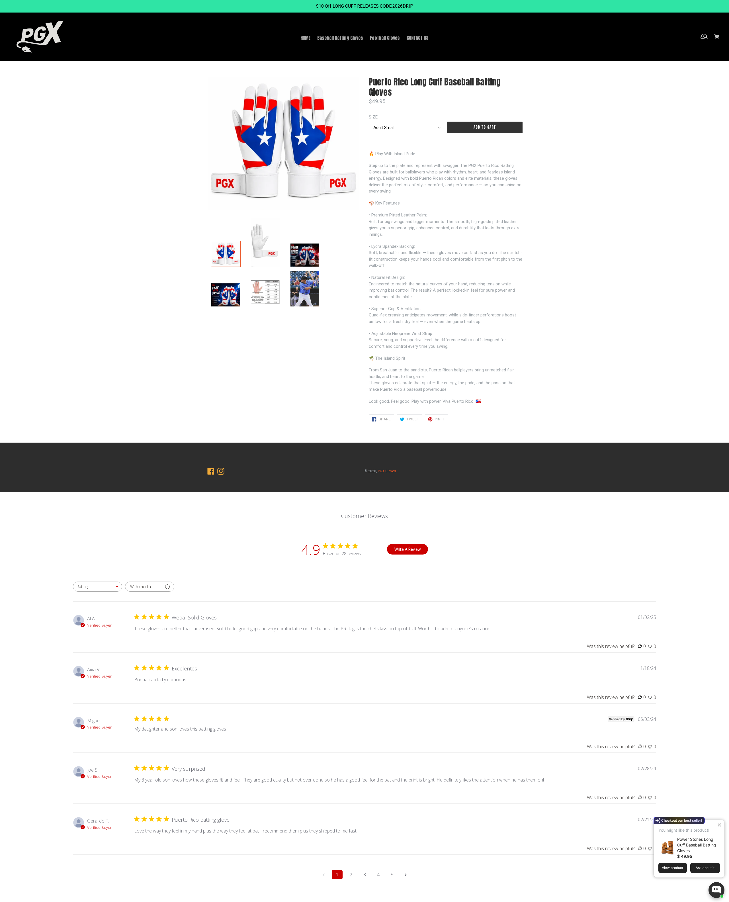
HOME (305, 37)
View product (672, 868)
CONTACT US (417, 37)
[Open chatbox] (716, 890)
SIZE (373, 117)
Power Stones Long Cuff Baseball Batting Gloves (696, 845)
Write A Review (407, 549)
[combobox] (97, 587)
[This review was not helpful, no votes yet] (650, 646)
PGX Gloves (387, 471)
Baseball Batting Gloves (340, 37)
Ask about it (705, 868)
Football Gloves (385, 37)
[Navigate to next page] (405, 874)
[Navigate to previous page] (323, 874)
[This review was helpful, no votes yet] (640, 646)
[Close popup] (719, 825)
